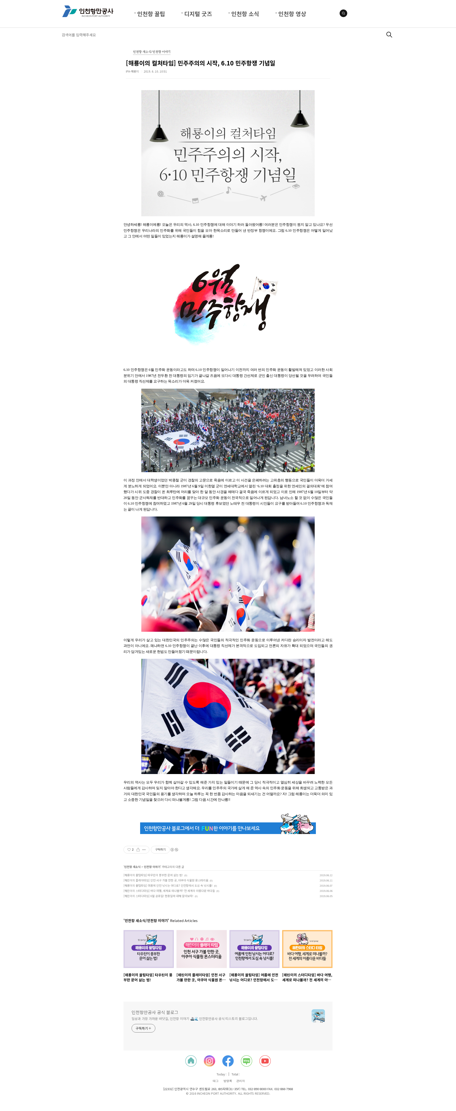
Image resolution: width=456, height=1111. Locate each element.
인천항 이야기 (152, 867)
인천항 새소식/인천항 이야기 (152, 52)
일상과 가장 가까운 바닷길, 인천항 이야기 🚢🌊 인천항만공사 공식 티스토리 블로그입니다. (195, 1018)
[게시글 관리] (144, 849)
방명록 (227, 1081)
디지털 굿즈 (198, 13)
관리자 (240, 1081)
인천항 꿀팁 (151, 13)
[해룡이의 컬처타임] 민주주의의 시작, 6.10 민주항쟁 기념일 (200, 63)
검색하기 (389, 35)
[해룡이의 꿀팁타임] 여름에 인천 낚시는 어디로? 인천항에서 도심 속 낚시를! (168, 885)
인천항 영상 (292, 13)
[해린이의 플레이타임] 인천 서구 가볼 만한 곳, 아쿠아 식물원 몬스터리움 (166, 880)
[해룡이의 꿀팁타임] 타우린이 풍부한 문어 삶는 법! (153, 875)
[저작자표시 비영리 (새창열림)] (174, 850)
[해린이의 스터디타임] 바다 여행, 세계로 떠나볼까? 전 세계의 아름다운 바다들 (169, 891)
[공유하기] (138, 849)
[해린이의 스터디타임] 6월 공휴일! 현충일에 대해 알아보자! (158, 896)
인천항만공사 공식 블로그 (155, 1012)
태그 (215, 1081)
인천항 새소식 (132, 867)
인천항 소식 (245, 13)
